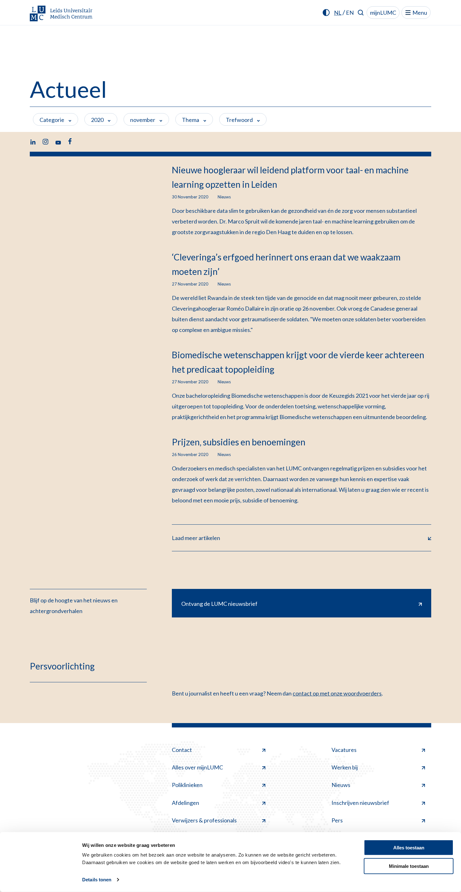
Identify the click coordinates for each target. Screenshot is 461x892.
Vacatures (344, 749)
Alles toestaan (408, 847)
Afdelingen (185, 802)
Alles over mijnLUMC (197, 767)
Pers (337, 820)
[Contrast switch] (326, 12)
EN (350, 12)
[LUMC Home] (61, 14)
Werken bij (344, 767)
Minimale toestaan (409, 865)
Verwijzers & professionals (204, 820)
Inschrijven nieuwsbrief (360, 802)
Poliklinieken (187, 784)
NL (338, 12)
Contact (182, 749)
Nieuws (340, 784)
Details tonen (96, 879)
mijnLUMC (383, 12)
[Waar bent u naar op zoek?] (361, 12)
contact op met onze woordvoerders (337, 693)
